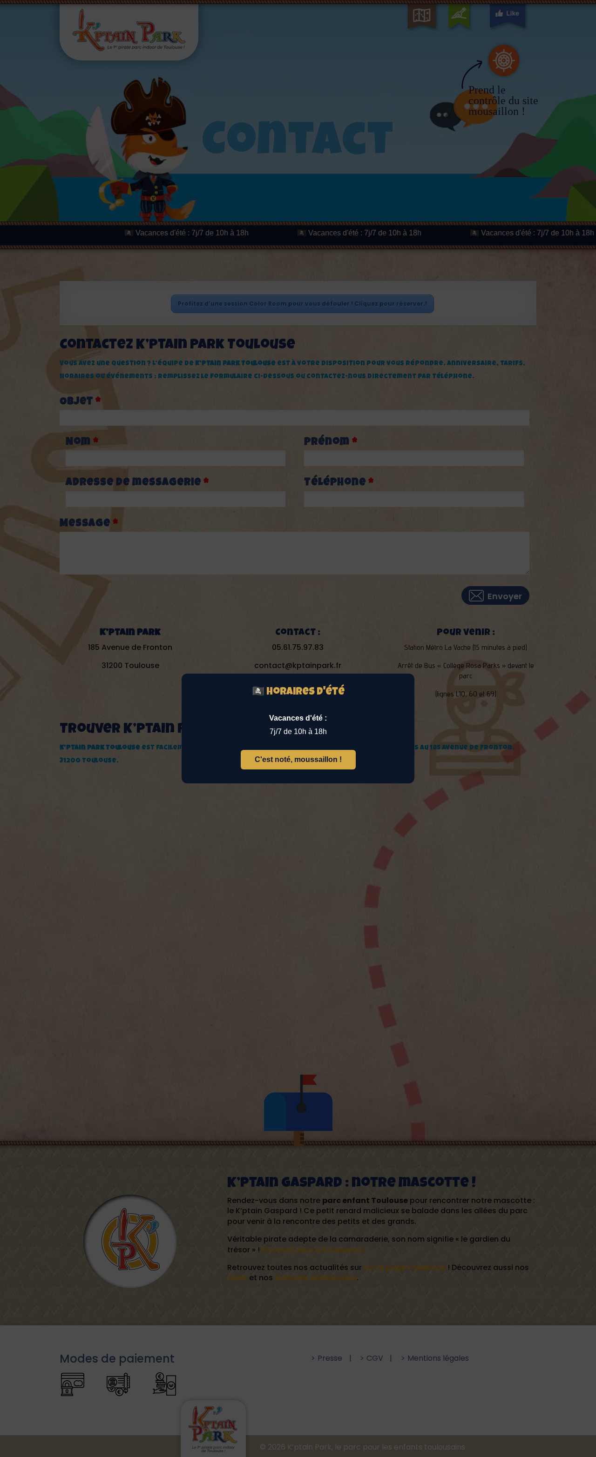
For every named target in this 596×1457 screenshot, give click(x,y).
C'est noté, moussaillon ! (298, 759)
